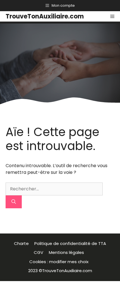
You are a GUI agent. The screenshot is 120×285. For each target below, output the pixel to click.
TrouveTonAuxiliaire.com (45, 16)
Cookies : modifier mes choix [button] (60, 262)
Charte (21, 243)
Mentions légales (67, 252)
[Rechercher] (14, 201)
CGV (38, 252)
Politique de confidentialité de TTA (70, 243)
